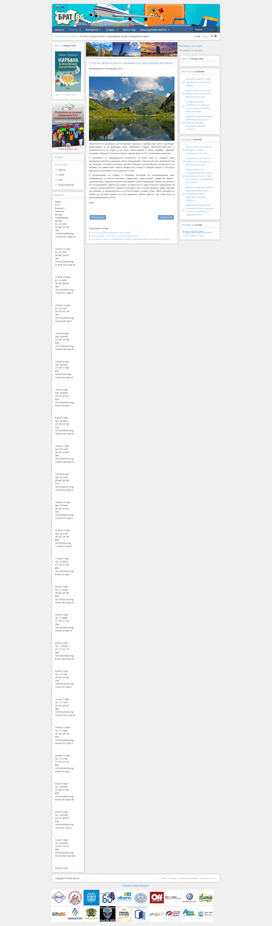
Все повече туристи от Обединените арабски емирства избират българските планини (130, 239)
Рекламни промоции (188, 878)
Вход (205, 36)
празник (208, 232)
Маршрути (92, 30)
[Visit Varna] (132, 49)
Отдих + (111, 30)
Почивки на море (190, 46)
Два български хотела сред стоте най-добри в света (115, 236)
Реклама (173, 878)
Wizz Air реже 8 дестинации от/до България (111, 232)
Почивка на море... (191, 50)
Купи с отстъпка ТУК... (66, 94)
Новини (73, 30)
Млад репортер (66, 184)
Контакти (204, 878)
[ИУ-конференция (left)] (68, 126)
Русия (61, 174)
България (63, 164)
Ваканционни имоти (153, 30)
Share (91, 202)
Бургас (202, 235)
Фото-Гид (129, 30)
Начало (59, 30)
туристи (194, 235)
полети (186, 235)
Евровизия (193, 231)
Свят (60, 179)
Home (164, 878)
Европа (61, 169)
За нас (214, 878)
